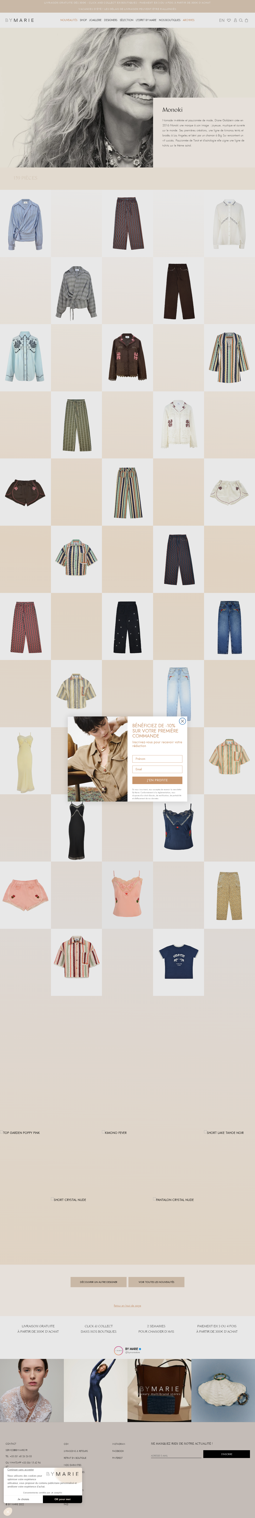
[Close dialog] (182, 721)
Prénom (137, 752)
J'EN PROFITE (157, 780)
